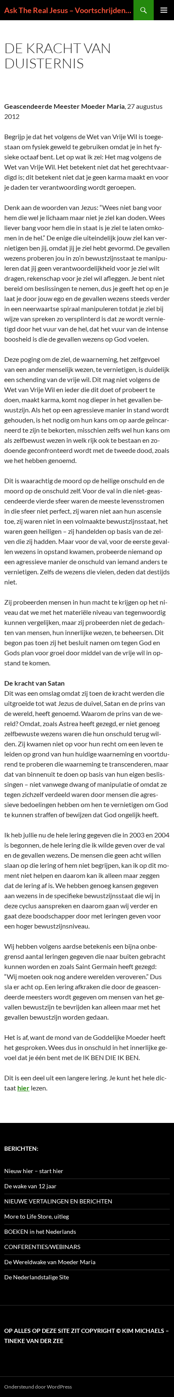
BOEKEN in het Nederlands (40, 1231)
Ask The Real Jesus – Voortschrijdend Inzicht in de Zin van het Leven (68, 10)
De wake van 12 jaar (30, 1186)
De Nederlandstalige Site (36, 1277)
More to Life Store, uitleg (36, 1216)
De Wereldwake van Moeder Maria (49, 1261)
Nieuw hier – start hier (33, 1170)
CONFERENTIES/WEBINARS (42, 1246)
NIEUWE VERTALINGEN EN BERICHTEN (58, 1201)
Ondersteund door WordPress (38, 1387)
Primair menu (164, 10)
